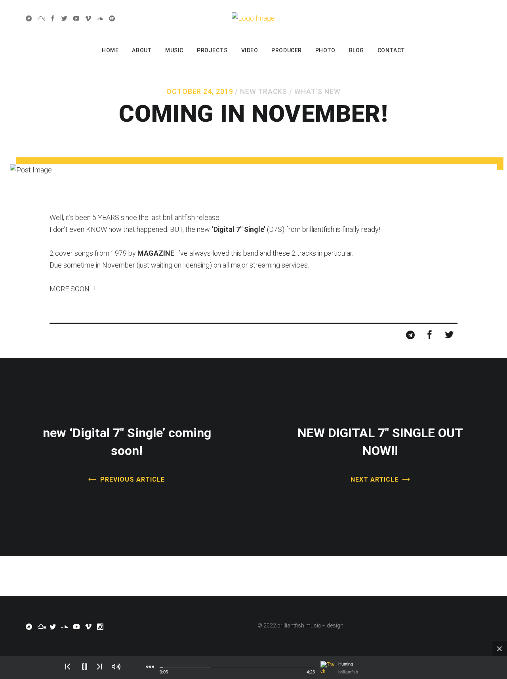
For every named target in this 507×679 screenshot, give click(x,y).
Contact (391, 50)
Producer (286, 50)
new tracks (263, 91)
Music (174, 50)
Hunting (345, 664)
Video (249, 50)
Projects (212, 50)
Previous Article (132, 479)
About (142, 50)
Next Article (375, 479)
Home (110, 50)
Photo (325, 50)
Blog (356, 50)
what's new (317, 91)
